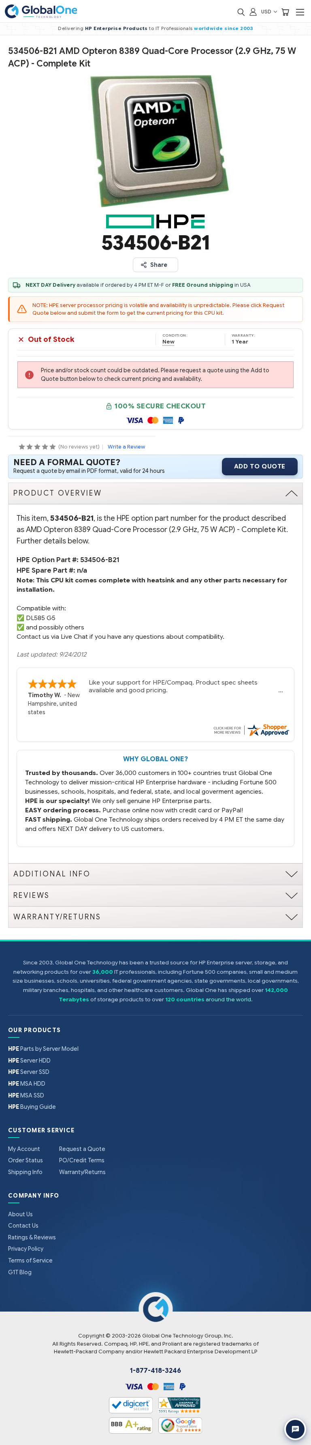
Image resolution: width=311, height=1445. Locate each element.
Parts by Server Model (43, 1048)
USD (267, 12)
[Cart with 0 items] (285, 11)
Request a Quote (82, 1149)
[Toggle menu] (300, 12)
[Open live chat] (295, 1429)
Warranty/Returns (82, 1172)
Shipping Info (25, 1172)
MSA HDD (26, 1083)
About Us (20, 1214)
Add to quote (259, 466)
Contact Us (23, 1225)
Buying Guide (32, 1106)
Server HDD (29, 1060)
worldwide (208, 28)
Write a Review (126, 446)
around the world (228, 999)
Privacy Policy (25, 1248)
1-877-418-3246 (155, 1371)
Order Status (25, 1160)
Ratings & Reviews (32, 1237)
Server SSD (28, 1072)
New (168, 342)
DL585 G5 (40, 618)
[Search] (241, 11)
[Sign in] (253, 11)
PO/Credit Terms (81, 1160)
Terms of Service (30, 1260)
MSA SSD (26, 1095)
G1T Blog (20, 1272)
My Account (24, 1149)
